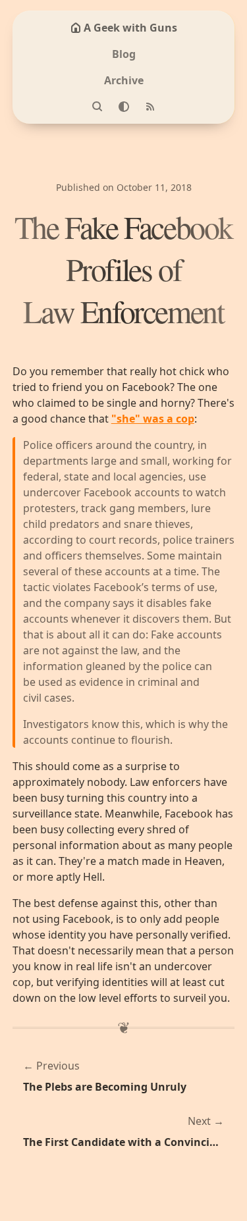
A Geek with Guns (130, 27)
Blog (124, 54)
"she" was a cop (152, 418)
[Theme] (124, 106)
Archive (124, 80)
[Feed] (150, 106)
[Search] (97, 106)
